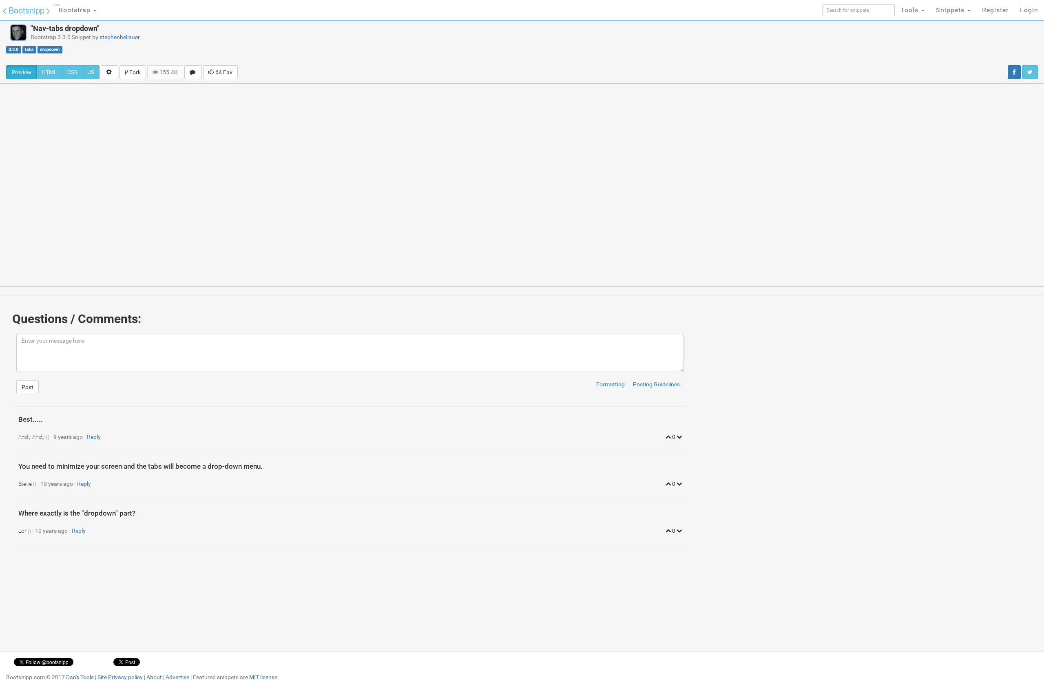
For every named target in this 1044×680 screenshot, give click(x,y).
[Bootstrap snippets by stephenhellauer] (18, 32)
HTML (49, 72)
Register (995, 10)
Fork (134, 72)
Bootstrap (73, 8)
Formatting (610, 384)
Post (27, 387)
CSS (72, 72)
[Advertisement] (579, 42)
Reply (94, 437)
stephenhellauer (120, 37)
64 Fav (223, 72)
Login (1029, 10)
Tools (910, 10)
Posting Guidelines (656, 384)
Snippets (951, 10)
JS (91, 72)
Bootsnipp (26, 10)
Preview (21, 72)
